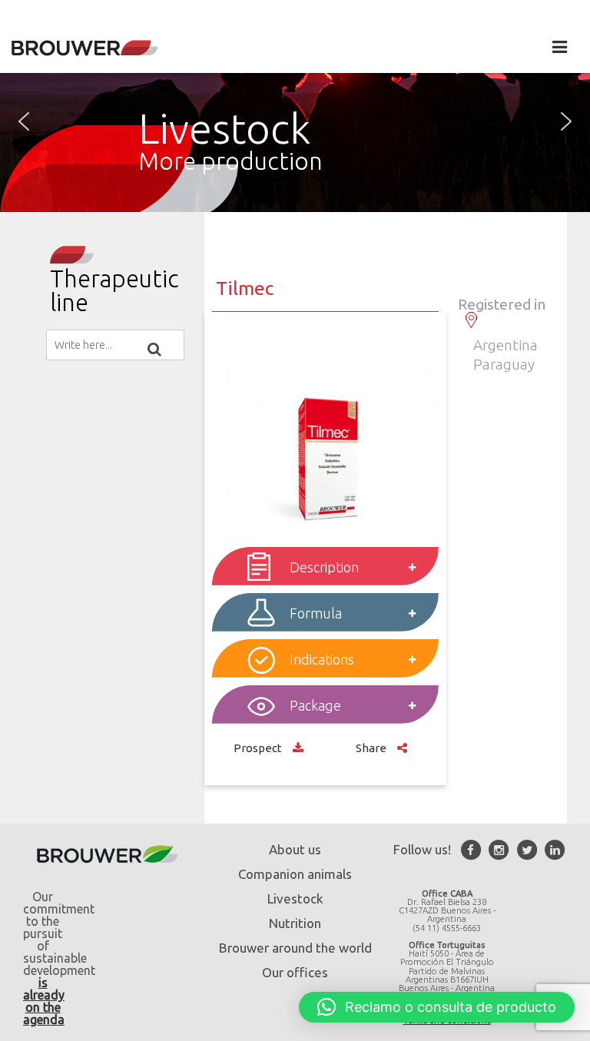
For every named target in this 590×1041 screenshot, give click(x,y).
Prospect (259, 747)
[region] (295, 121)
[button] (24, 121)
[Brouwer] (84, 48)
